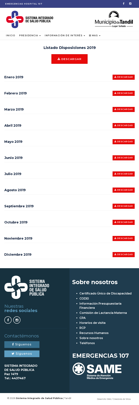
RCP (82, 328)
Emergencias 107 (23, 4)
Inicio (10, 35)
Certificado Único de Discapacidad (105, 293)
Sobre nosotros (91, 338)
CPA (82, 318)
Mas (95, 35)
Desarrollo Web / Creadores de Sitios (114, 399)
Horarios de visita (92, 323)
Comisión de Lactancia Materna (103, 313)
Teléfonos (87, 343)
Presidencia (29, 35)
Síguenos (23, 344)
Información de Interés (64, 35)
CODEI (84, 298)
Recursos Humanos (94, 333)
